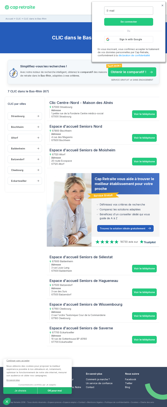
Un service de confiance (99, 383)
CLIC (18, 18)
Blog (127, 387)
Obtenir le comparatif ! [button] (127, 70)
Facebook (130, 379)
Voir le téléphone (144, 114)
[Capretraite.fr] (20, 7)
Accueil (9, 18)
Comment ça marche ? (98, 379)
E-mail (110, 10)
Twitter (128, 383)
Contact (90, 387)
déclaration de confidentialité (134, 55)
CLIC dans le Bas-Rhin (35, 18)
